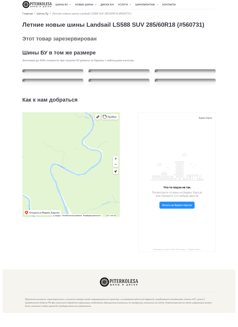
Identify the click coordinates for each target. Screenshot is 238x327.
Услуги (123, 4)
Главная (27, 13)
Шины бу (42, 13)
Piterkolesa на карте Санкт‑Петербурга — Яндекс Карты (176, 249)
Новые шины (84, 4)
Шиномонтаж (145, 4)
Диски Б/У (107, 4)
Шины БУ (61, 4)
